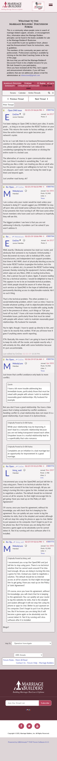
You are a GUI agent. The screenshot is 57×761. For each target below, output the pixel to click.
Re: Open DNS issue (14, 187)
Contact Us (21, 663)
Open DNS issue (15, 110)
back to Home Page (11, 4)
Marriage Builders (12, 83)
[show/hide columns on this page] (53, 93)
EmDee (21, 187)
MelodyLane (19, 237)
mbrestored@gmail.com (30, 75)
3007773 (50, 542)
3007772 (50, 466)
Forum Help (32, 663)
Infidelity (10, 86)
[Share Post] (43, 110)
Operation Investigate (28, 86)
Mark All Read (21, 660)
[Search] (49, 93)
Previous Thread (16, 99)
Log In (51, 83)
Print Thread (8, 105)
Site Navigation (51, 5)
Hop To (8, 643)
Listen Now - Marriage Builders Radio (38, 6)
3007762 (50, 110)
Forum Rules (8, 660)
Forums (27, 83)
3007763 (50, 187)
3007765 (50, 359)
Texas (43, 198)
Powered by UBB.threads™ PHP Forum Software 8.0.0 (28, 742)
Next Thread (40, 99)
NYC (42, 478)
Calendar (22, 93)
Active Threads (34, 93)
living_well (19, 542)
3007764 (50, 236)
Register (42, 83)
